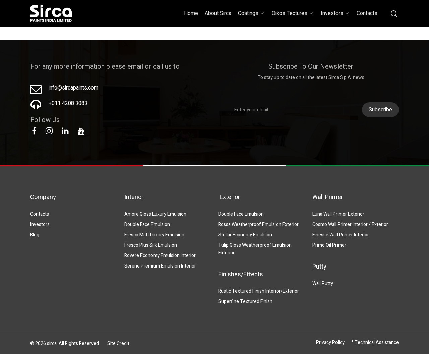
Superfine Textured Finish (245, 301)
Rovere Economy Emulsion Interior (160, 255)
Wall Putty (322, 283)
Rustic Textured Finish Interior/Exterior (258, 291)
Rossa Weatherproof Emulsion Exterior (258, 224)
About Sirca (218, 13)
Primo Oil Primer (329, 245)
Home (191, 13)
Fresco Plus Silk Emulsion (150, 245)
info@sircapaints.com (73, 88)
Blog (34, 234)
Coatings (248, 13)
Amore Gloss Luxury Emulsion (155, 214)
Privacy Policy (330, 342)
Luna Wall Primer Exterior (338, 214)
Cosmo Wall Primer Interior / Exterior (350, 224)
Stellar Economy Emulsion (245, 234)
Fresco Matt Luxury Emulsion (154, 234)
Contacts (367, 13)
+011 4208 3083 (68, 103)
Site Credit (118, 343)
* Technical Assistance (375, 342)
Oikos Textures (289, 13)
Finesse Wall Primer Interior (340, 234)
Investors (332, 13)
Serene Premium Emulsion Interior (160, 266)
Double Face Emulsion (147, 224)
